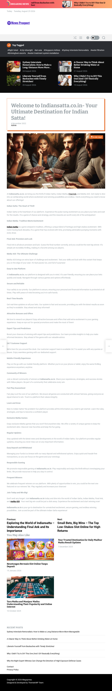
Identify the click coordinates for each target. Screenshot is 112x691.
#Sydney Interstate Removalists (75, 50)
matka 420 (15, 501)
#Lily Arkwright (26, 50)
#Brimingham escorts (17, 53)
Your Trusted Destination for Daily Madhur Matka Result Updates (80, 541)
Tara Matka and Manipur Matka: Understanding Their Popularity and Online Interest (29, 604)
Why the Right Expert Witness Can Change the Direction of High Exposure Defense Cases (44, 661)
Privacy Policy (13, 670)
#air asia (38, 50)
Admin (14, 125)
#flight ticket (13, 50)
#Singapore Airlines (52, 50)
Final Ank (72, 194)
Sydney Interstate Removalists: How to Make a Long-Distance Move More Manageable (37, 66)
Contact (10, 667)
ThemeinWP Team (35, 683)
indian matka (12, 227)
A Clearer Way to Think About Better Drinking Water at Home (89, 65)
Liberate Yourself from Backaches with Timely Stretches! (34, 79)
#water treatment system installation (43, 53)
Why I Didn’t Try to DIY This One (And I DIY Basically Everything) (76, 4)
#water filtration (97, 50)
